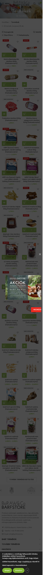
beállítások (27, 562)
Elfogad (7, 570)
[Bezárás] (40, 254)
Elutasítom (18, 570)
